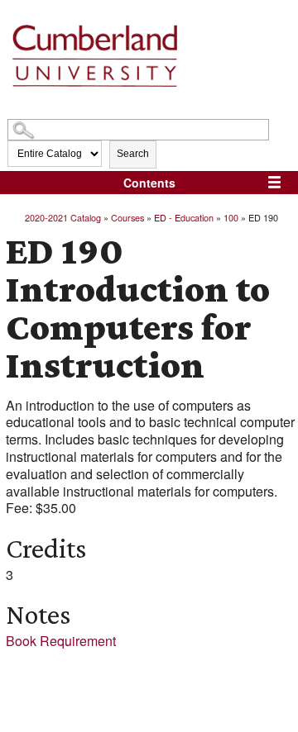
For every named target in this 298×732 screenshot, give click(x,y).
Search (133, 153)
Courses (127, 217)
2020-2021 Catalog (63, 217)
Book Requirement (61, 640)
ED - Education (184, 217)
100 (230, 217)
